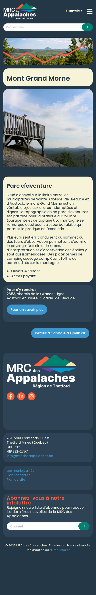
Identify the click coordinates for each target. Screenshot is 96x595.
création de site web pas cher (75, 560)
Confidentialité (19, 475)
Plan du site (16, 479)
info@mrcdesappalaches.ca (30, 456)
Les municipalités (20, 470)
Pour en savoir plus (26, 309)
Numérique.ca (60, 550)
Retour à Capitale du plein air (60, 333)
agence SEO (28, 560)
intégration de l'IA (46, 560)
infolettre (14, 564)
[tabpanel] (48, 128)
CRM (5, 564)
